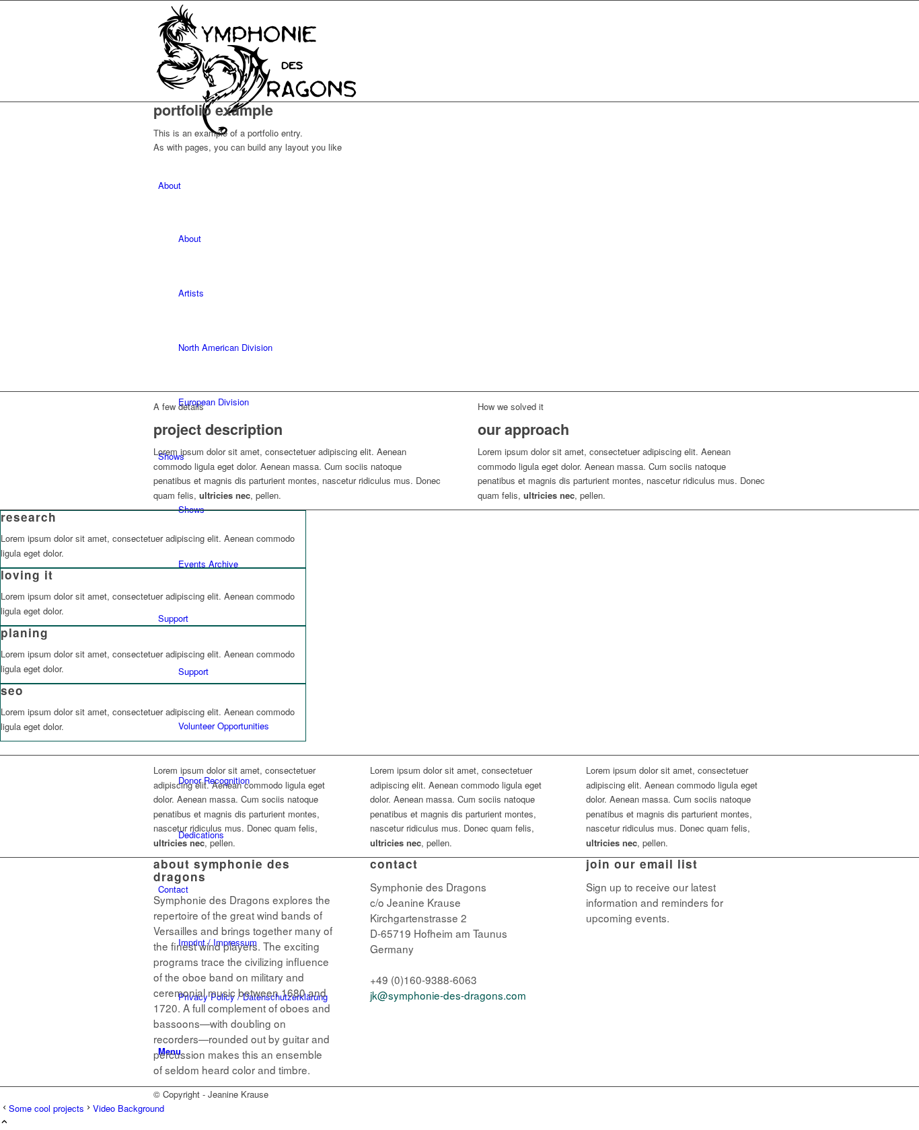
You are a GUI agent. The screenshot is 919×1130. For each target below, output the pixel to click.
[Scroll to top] (4, 1122)
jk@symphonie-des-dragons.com (448, 994)
